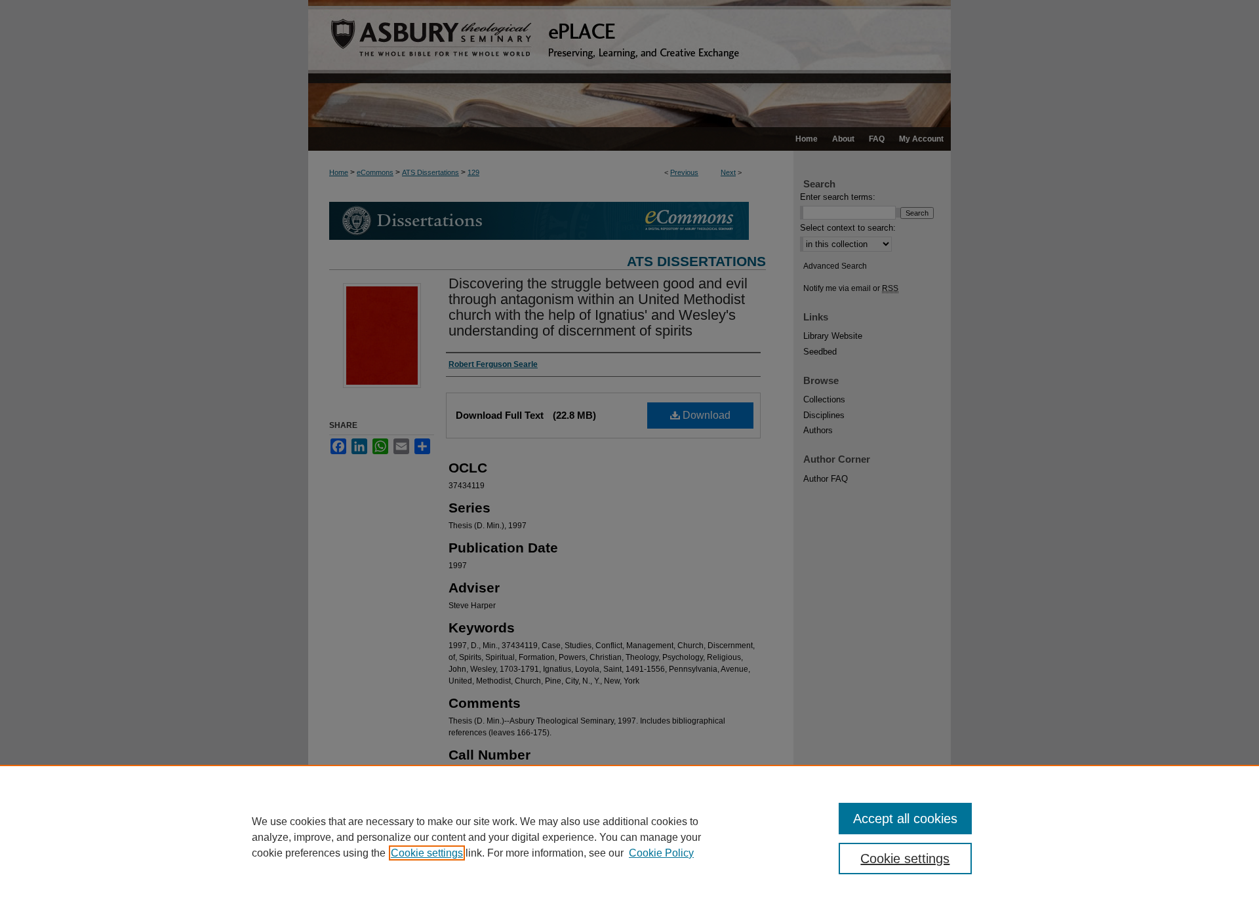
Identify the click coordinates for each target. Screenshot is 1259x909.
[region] (629, 837)
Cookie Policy (661, 853)
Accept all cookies (905, 818)
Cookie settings (427, 853)
